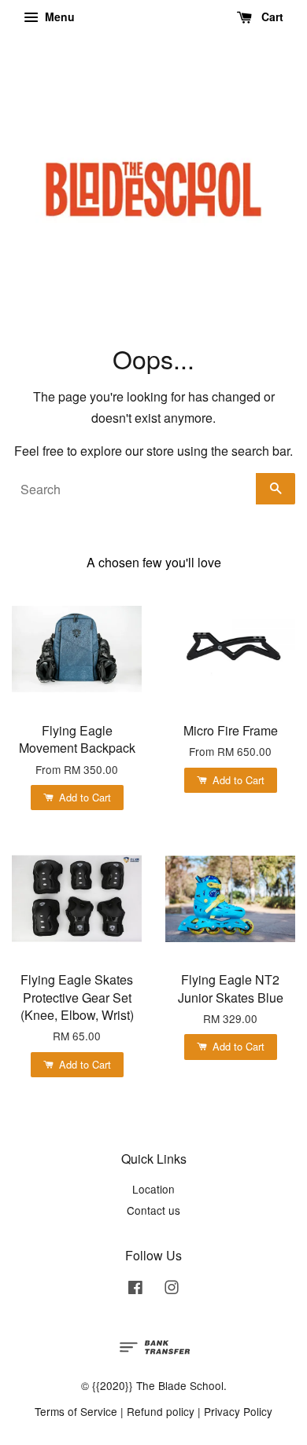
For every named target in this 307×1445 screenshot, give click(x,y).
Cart (270, 16)
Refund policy (160, 1411)
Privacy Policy (238, 1411)
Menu (58, 16)
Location (153, 1189)
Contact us (153, 1210)
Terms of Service (76, 1411)
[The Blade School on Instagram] (171, 1289)
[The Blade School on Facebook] (135, 1289)
